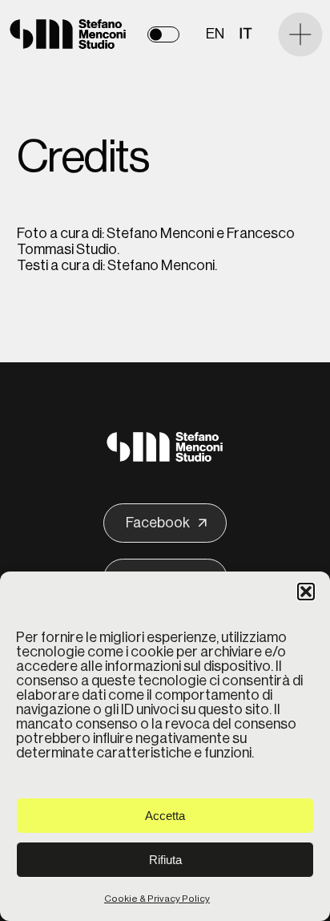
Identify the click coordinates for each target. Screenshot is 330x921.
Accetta (165, 815)
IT (245, 33)
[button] (306, 592)
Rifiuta (165, 859)
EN (215, 33)
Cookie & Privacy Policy (157, 898)
